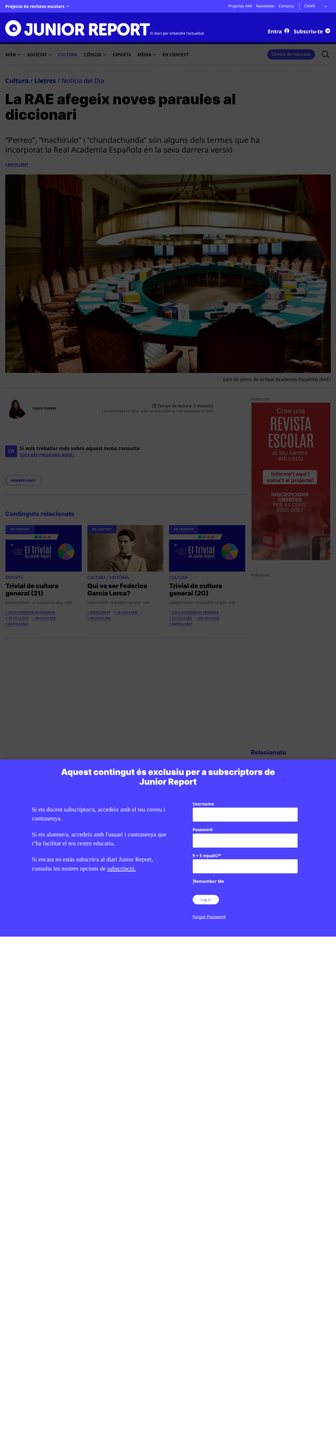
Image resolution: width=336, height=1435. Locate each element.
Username (203, 804)
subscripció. (121, 868)
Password (203, 829)
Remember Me (209, 881)
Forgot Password (209, 917)
